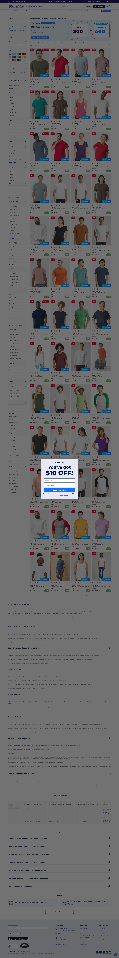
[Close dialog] (75, 460)
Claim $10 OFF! (59, 490)
